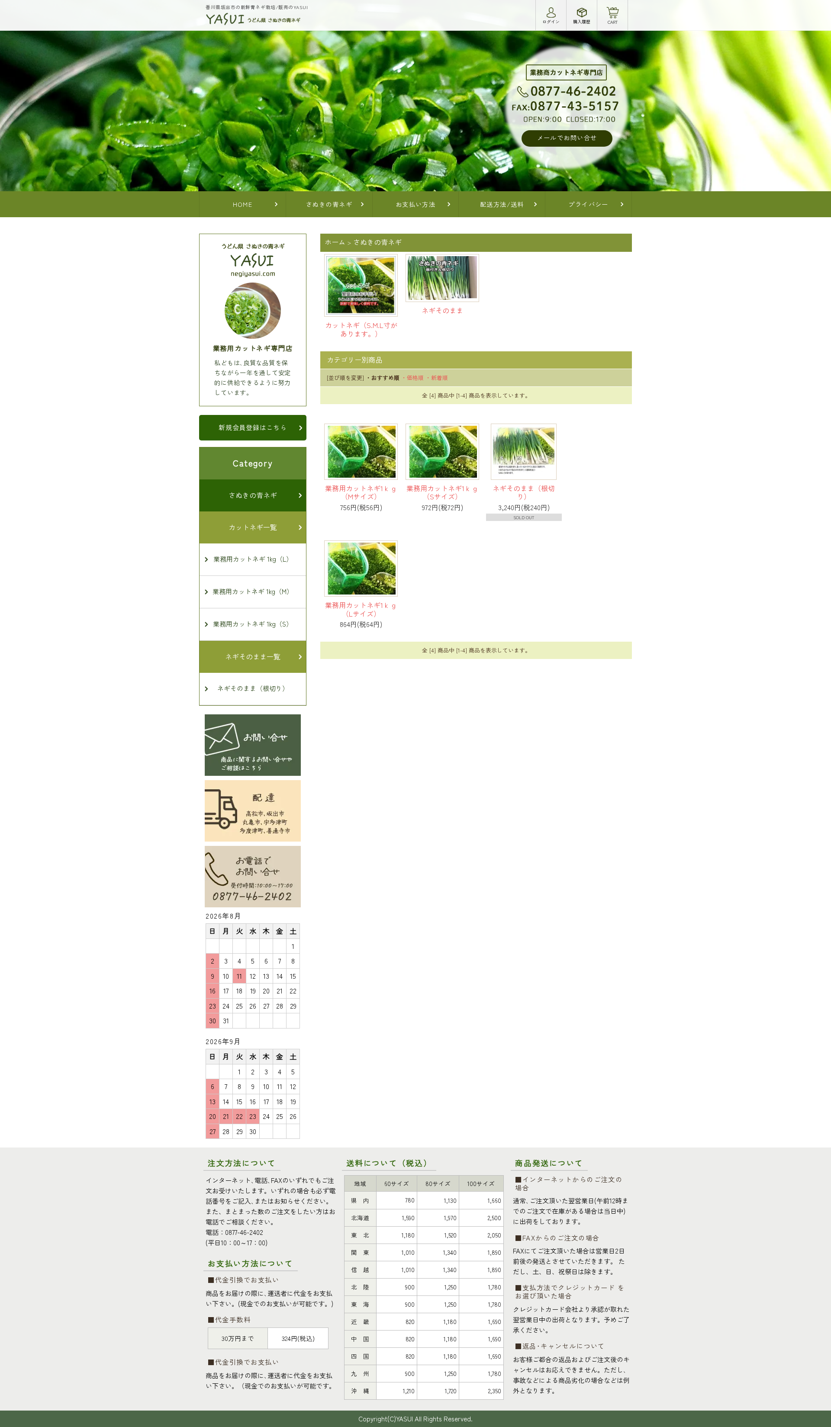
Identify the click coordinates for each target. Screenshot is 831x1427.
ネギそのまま (442, 310)
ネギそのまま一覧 (252, 656)
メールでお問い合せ (567, 137)
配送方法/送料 (502, 204)
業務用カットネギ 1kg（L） (253, 558)
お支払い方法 (416, 204)
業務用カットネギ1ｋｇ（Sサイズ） (442, 492)
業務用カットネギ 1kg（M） (253, 591)
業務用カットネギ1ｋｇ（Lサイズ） (361, 609)
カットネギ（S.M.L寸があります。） (361, 329)
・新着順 (436, 377)
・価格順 (412, 377)
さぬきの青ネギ (329, 204)
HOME (243, 204)
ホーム (335, 242)
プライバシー (588, 204)
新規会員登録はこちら (253, 427)
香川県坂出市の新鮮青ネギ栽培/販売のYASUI (257, 6)
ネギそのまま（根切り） (524, 492)
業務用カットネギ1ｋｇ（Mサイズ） (361, 492)
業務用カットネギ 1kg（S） (253, 623)
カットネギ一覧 (253, 527)
